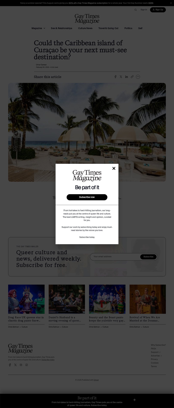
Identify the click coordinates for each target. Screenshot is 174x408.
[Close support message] (113, 168)
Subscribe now (87, 197)
